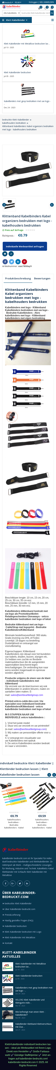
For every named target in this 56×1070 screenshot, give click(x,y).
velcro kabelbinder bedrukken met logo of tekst (28, 617)
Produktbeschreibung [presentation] (18, 278)
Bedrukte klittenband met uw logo (24, 624)
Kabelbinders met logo (18, 307)
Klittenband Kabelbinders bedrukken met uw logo (26, 308)
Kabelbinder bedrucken (16, 926)
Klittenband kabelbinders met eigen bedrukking (25, 316)
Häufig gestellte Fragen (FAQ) (19, 920)
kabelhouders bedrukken (14, 122)
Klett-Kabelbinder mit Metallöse (20, 937)
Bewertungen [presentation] (42, 278)
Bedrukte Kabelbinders (19, 313)
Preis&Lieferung (12, 914)
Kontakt (8, 943)
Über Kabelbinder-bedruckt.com (20, 909)
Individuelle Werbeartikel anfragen (25, 246)
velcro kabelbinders (32, 717)
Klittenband (27, 630)
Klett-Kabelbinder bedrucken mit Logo (23, 931)
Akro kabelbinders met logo (22, 314)
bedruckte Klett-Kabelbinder (15, 119)
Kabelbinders (16, 740)
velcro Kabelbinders (22, 743)
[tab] (18, 279)
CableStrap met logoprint (20, 627)
